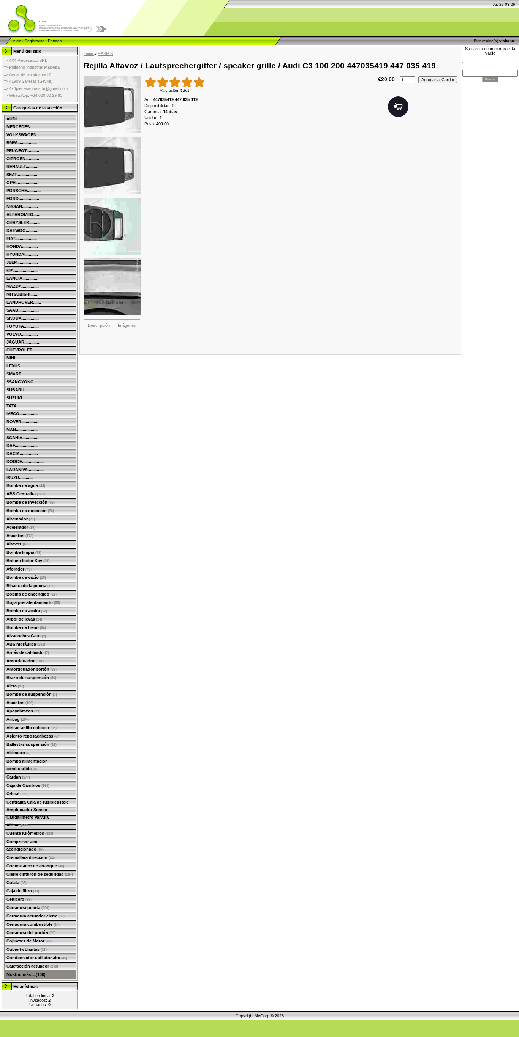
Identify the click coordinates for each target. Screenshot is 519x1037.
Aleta (15, 686)
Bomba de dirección (30, 510)
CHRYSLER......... (23, 222)
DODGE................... (25, 461)
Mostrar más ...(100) (26, 974)
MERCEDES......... (23, 127)
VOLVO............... (22, 334)
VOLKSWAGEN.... (23, 134)
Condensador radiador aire (36, 957)
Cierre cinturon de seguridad (39, 874)
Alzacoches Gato (26, 636)
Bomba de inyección (30, 502)
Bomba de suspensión (31, 694)
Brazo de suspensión (31, 677)
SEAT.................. (21, 174)
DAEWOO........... (22, 230)
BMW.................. (21, 142)
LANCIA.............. (22, 278)
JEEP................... (22, 262)
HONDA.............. (22, 246)
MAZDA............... (22, 286)
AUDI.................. (21, 119)
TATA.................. (21, 405)
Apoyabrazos (23, 711)
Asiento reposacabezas (33, 736)
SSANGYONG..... (23, 382)
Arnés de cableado (27, 652)
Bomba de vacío (26, 577)
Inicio (16, 41)
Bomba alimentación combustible (27, 765)
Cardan (18, 777)
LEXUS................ (22, 366)
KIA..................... (22, 270)
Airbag (17, 719)
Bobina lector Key (27, 560)
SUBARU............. (22, 390)
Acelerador (20, 527)
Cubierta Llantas (26, 949)
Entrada (55, 41)
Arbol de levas (24, 619)
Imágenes (127, 325)
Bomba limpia (23, 552)
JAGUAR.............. (23, 342)
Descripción (99, 325)
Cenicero (19, 899)
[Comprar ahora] (398, 106)
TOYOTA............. (22, 326)
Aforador (19, 569)
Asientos (19, 535)
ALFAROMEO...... (23, 214)
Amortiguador (25, 661)
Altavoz (17, 544)
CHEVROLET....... (23, 350)
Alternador (20, 519)
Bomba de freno (26, 627)
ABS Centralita (25, 494)
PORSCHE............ (23, 190)
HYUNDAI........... (22, 254)
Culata (16, 882)
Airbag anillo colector (31, 727)
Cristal (17, 793)
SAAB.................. (22, 310)
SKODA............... (22, 318)
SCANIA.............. (22, 437)
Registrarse (34, 41)
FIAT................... (21, 238)
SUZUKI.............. (22, 398)
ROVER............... (22, 421)
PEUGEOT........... (22, 150)
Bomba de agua (25, 485)
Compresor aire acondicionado (25, 845)
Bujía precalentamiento (33, 602)
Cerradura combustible (33, 924)
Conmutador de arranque (35, 866)
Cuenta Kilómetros (29, 833)
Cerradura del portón (30, 932)
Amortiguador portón (31, 669)
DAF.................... (22, 445)
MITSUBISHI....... (22, 294)
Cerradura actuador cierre (35, 916)
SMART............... (22, 374)
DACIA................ (22, 453)
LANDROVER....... (23, 302)
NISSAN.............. (22, 206)
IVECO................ (22, 413)
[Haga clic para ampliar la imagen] (112, 104)
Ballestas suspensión (31, 744)
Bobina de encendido (31, 594)
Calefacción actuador (32, 966)
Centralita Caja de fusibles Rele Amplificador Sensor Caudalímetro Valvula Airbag (37, 813)
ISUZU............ (19, 477)
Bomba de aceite (26, 610)
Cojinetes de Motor (29, 941)
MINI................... (21, 358)
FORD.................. (22, 198)
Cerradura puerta (27, 907)
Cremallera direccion (30, 857)
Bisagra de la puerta (30, 585)
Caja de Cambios (27, 785)
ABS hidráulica (25, 644)
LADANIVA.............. (25, 469)
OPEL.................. (22, 182)
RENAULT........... (22, 166)
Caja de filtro (22, 891)
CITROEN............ (22, 158)
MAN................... (22, 429)
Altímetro (18, 752)
